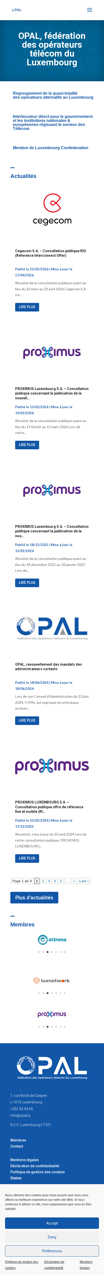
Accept (52, 1223)
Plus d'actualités (34, 898)
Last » (84, 881)
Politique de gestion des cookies (21, 1265)
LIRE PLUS (27, 307)
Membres (18, 1140)
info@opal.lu (20, 1115)
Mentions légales (86, 1265)
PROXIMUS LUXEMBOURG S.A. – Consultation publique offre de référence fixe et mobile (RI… (49, 806)
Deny (52, 1237)
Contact (16, 1146)
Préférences (52, 1251)
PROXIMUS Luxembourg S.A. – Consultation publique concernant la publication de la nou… (52, 531)
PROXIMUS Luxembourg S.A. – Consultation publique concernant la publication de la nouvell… (52, 393)
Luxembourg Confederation (61, 148)
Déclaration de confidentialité (54, 1265)
